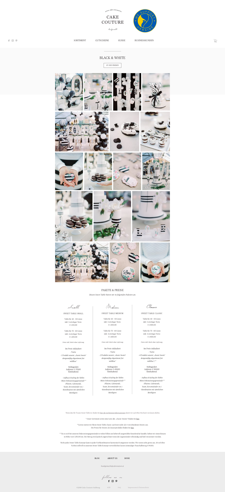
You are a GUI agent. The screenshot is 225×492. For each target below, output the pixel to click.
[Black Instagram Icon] (112, 481)
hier (137, 419)
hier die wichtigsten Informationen (112, 413)
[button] (216, 40)
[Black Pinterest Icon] (116, 481)
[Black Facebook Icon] (108, 481)
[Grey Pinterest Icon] (16, 40)
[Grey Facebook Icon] (9, 40)
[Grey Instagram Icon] (12, 40)
